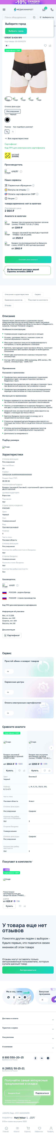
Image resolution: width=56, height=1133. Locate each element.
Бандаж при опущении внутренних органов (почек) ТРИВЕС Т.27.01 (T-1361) (40, 757)
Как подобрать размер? (23, 127)
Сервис (38, 294)
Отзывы (8, 305)
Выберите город (48, 17)
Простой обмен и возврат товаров (22, 661)
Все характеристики (18, 138)
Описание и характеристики (17, 294)
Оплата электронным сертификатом (23, 703)
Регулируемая (12, 111)
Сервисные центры (14, 682)
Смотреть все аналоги (28, 259)
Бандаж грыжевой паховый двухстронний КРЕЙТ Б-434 (13, 756)
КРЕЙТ (14, 172)
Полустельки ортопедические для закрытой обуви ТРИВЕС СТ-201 (13, 894)
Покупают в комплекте (38, 300)
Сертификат (11, 144)
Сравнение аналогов (13, 300)
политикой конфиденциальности (27, 1102)
